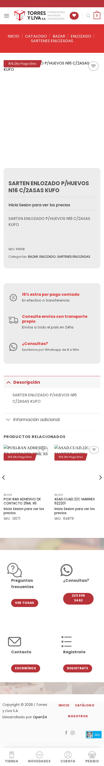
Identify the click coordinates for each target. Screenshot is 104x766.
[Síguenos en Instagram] (73, 733)
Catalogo (36, 36)
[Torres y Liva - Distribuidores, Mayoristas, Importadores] (39, 16)
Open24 (40, 717)
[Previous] (4, 487)
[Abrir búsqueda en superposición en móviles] (88, 16)
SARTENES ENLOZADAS (52, 41)
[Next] (100, 487)
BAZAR (59, 36)
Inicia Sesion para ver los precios (39, 205)
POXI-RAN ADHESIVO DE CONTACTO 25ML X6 (22, 501)
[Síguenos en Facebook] (66, 733)
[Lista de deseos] (74, 16)
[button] (6, 16)
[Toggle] (8, 382)
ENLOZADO (81, 36)
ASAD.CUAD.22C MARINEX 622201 (74, 501)
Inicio (13, 36)
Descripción (26, 382)
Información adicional (36, 420)
